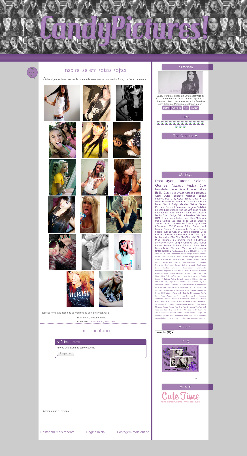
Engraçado (201, 268)
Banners (168, 229)
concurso (201, 248)
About (158, 195)
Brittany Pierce (199, 259)
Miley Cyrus (177, 198)
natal (190, 223)
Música (191, 185)
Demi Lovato (187, 189)
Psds (157, 301)
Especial (167, 271)
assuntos (165, 313)
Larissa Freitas (192, 282)
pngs (195, 210)
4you (170, 181)
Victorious (176, 248)
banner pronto (176, 313)
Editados (178, 195)
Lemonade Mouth (171, 285)
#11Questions (177, 251)
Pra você (170, 207)
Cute (203, 185)
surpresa (166, 251)
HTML (158, 218)
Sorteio (178, 304)
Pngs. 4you (160, 296)
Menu (158, 201)
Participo (168, 293)
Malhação (201, 218)
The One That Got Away (185, 307)
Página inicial (95, 432)
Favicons (159, 273)
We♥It (192, 248)
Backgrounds (161, 212)
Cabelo (158, 262)
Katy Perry (200, 201)
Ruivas (187, 301)
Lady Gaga (168, 282)
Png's (203, 293)
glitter (172, 315)
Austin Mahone (162, 257)
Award (172, 257)
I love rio (186, 276)
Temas (165, 307)
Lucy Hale (189, 218)
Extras (202, 189)
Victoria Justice (173, 223)
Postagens (171, 296)
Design (172, 215)
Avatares (177, 185)
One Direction (179, 240)
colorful (193, 313)
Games (186, 234)
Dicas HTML (199, 198)
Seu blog (176, 221)
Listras (187, 285)
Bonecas (167, 259)
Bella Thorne (176, 212)
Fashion (202, 271)
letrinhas (202, 315)
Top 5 (166, 204)
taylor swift (200, 223)
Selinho (166, 221)
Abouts (202, 210)
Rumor (193, 301)
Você (113, 321)
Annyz (189, 254)
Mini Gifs (196, 237)
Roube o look (178, 301)
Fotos (100, 321)
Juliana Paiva (170, 279)
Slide (185, 221)
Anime (180, 226)
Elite (157, 234)
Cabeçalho (167, 262)
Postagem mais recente (57, 432)
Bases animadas (181, 229)
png (173, 318)
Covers (177, 265)
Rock (170, 301)
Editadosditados (162, 268)
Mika (182, 287)
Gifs (198, 215)
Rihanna (187, 245)
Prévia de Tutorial (198, 299)
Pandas (198, 290)
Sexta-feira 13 (161, 304)
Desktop (195, 232)
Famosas (194, 271)
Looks (158, 204)
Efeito (173, 189)
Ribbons (177, 245)
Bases (187, 198)
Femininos (172, 234)
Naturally (158, 290)
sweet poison (181, 318)
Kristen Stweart (199, 279)
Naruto (203, 287)
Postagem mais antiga (133, 432)
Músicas (183, 210)
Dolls (203, 232)
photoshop (166, 318)
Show (196, 245)
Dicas (93, 321)
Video (185, 248)
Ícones (202, 318)
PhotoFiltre (168, 201)
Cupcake (201, 212)
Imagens (159, 198)
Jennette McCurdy (198, 276)
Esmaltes (159, 271)
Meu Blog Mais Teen (181, 237)
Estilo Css (162, 192)
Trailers (166, 248)
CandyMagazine (188, 262)
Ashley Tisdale (199, 254)
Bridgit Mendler (179, 204)
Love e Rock (195, 285)
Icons (165, 218)
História (173, 276)
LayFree (202, 282)
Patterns (176, 293)
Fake (187, 271)
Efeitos (193, 204)
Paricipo (178, 242)
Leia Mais (159, 285)
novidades (180, 201)
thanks (190, 318)
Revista (167, 245)
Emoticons (176, 268)
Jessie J (159, 279)
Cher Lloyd (190, 212)
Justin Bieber (176, 218)
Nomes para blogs (181, 290)
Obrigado (166, 240)
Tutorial (184, 181)
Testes (171, 307)
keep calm (188, 315)
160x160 (159, 254)
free (167, 198)
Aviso (167, 195)
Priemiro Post (192, 296)
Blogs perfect (195, 257)
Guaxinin (188, 273)
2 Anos (167, 254)
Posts (195, 242)
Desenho (185, 232)
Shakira (171, 304)
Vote (190, 210)
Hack (195, 273)
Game (172, 273)
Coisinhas (202, 262)
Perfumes (187, 242)
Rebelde (163, 301)
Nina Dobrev (168, 290)
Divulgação (201, 265)
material (158, 318)
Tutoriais (159, 223)
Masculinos (165, 237)
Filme (166, 273)
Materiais (190, 195)
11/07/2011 (75, 342)
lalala (196, 315)
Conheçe (169, 265)
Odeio (192, 290)
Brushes (159, 210)
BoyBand (182, 259)
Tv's (204, 310)
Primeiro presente (171, 299)
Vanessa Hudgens (186, 207)
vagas (195, 318)
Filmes (202, 204)
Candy (177, 262)
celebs (186, 313)
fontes (158, 251)
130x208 (171, 226)
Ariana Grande (185, 193)
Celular (176, 232)
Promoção (184, 299)
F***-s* (181, 271)
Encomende (188, 268)
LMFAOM (159, 282)
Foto (180, 234)
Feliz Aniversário (186, 215)
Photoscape (195, 293)
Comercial (159, 265)
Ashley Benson (192, 226)
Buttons (167, 232)
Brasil (189, 259)
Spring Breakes (197, 221)
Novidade (161, 189)
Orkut (189, 240)
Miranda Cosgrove (192, 287)
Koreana (187, 279)
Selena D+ (201, 301)
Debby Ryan (161, 215)
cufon (166, 315)
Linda (181, 285)
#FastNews (160, 226)
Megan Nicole (173, 287)
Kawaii (180, 279)
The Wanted (200, 307)
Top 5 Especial (170, 310)
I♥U (157, 237)
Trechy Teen (197, 310)
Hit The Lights (198, 234)
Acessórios (175, 254)
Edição (202, 195)
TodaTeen (159, 310)
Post (107, 321)
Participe (159, 207)
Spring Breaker (187, 304)
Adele (183, 254)
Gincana (179, 273)
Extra (174, 271)
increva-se (179, 315)
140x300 (202, 251)
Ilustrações (200, 193)
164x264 (201, 207)
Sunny (197, 304)
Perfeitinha (184, 293)
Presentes (181, 296)
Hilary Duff (165, 276)
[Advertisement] (94, 424)
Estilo (163, 234)
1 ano (186, 251)
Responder (65, 353)
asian (157, 313)
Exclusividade (171, 210)
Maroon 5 (163, 287)
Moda (158, 221)
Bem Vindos (182, 257)
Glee (203, 215)
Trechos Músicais (184, 310)
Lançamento (179, 282)
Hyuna (179, 276)
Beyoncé (194, 229)
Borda (174, 259)
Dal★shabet (188, 265)
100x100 (193, 251)
